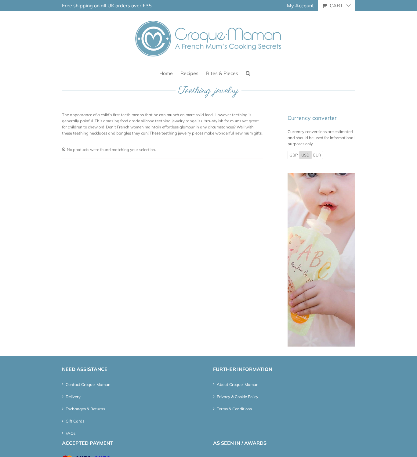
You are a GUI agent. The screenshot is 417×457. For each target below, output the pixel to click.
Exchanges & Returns (85, 408)
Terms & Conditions (234, 408)
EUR (317, 155)
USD (305, 155)
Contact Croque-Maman (88, 384)
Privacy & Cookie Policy (237, 396)
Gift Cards (75, 421)
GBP (293, 155)
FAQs (70, 433)
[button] (248, 72)
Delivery (73, 396)
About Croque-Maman (238, 384)
